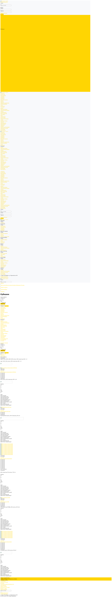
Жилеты (2, 23)
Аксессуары (2, 39)
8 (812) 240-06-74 (4, 2)
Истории (2, 583)
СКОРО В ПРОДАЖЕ (4, 49)
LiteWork (2, 18)
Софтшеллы (2, 38)
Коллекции (2, 16)
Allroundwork (3, 17)
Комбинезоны (3, 34)
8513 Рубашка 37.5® (4, 501)
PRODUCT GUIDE (4, 89)
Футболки (2, 28)
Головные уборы (3, 42)
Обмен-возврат (3, 589)
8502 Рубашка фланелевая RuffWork (8, 372)
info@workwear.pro (4, 277)
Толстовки (2, 36)
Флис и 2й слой (3, 35)
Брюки (1, 30)
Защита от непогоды (4, 24)
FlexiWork (2, 19)
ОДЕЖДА (2, 54)
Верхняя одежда (4, 21)
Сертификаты (3, 585)
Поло (1, 27)
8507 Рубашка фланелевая (6, 458)
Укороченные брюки (4, 32)
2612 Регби (2, 355)
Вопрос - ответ (3, 588)
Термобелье (3, 46)
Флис (1, 37)
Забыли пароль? (3, 13)
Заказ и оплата (3, 586)
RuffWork (2, 20)
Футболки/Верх (3, 26)
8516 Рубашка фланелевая (6, 541)
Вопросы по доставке (5, 587)
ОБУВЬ (2, 87)
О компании (3, 581)
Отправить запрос (4, 580)
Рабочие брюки (3, 31)
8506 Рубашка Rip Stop (5, 411)
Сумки (1, 41)
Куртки (1, 22)
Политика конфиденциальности (7, 584)
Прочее (2, 43)
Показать (7, 306)
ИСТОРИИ (2, 90)
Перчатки (2, 47)
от (1, 299)
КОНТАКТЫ (2, 91)
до (1, 300)
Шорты (2, 33)
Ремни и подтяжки (4, 40)
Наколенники (3, 44)
